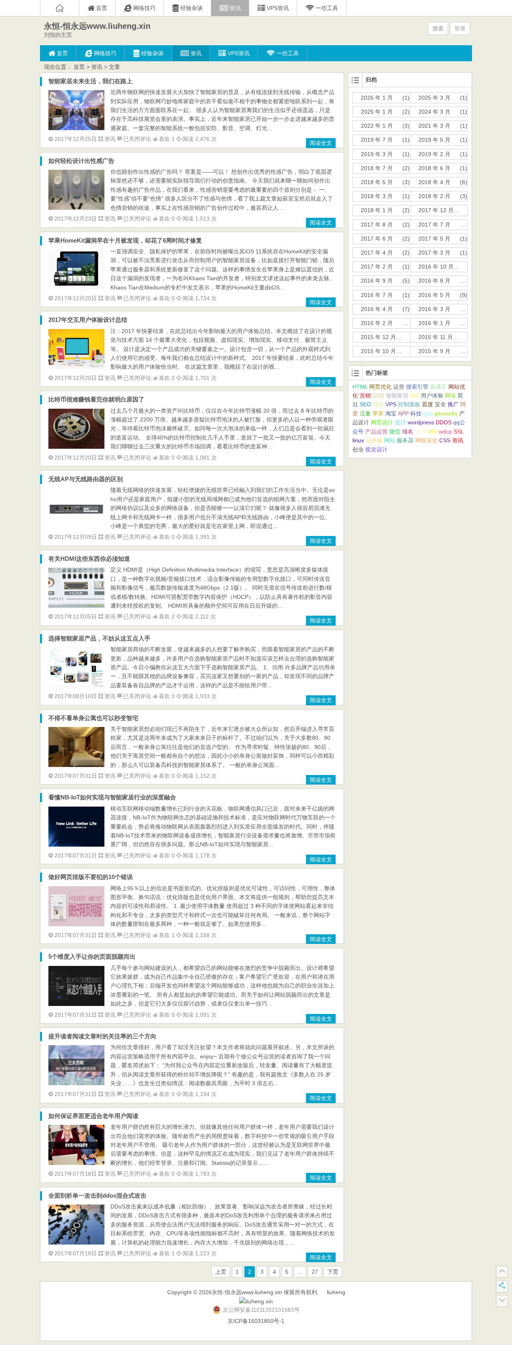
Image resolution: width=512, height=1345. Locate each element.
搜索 (438, 28)
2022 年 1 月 (377, 125)
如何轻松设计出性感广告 (81, 160)
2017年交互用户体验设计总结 (87, 319)
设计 (400, 422)
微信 (394, 431)
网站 (389, 440)
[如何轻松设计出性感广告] (76, 208)
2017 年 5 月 (434, 238)
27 (315, 1272)
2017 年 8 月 (377, 224)
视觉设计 (376, 449)
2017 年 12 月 (436, 210)
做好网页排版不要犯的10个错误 (90, 876)
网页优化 (380, 386)
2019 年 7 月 (377, 140)
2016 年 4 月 (377, 309)
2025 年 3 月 (434, 97)
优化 (378, 404)
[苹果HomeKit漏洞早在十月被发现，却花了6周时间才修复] (76, 287)
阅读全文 (321, 143)
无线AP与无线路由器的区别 (85, 479)
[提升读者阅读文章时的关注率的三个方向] (76, 1083)
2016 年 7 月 (377, 295)
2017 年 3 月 (434, 252)
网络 (450, 395)
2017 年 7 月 (434, 224)
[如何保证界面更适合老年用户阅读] (76, 1163)
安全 (440, 404)
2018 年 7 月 (377, 168)
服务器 (405, 440)
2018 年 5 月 (377, 182)
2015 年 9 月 (434, 351)
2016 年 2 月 (377, 323)
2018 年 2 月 (434, 196)
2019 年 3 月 (377, 154)
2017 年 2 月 (377, 266)
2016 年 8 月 (434, 280)
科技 (416, 413)
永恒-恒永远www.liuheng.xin (97, 26)
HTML (360, 386)
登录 (460, 28)
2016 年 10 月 (436, 266)
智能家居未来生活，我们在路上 (90, 81)
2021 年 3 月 (434, 125)
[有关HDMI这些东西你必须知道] (76, 605)
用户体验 (432, 395)
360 (432, 431)
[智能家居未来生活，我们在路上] (76, 128)
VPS (391, 404)
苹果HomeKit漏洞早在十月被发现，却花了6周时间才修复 (125, 240)
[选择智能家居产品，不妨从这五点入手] (76, 685)
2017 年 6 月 (377, 238)
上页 (220, 1272)
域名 (407, 431)
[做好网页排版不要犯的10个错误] (76, 924)
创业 (358, 449)
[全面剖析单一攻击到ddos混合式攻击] (76, 1242)
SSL (459, 431)
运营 (398, 386)
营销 (365, 395)
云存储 (374, 440)
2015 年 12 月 (378, 337)
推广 (453, 404)
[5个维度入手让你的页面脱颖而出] (76, 1004)
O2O (378, 395)
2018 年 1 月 (377, 210)
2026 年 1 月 (377, 97)
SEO (365, 404)
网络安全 (426, 440)
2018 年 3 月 (377, 196)
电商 (420, 431)
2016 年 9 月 (377, 280)
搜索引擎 (417, 386)
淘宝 (390, 413)
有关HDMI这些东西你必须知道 (89, 558)
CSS (444, 440)
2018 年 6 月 (434, 168)
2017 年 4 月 (377, 252)
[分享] (502, 1286)
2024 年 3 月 (434, 111)
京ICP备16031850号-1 (256, 1321)
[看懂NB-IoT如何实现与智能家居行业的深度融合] (76, 844)
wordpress (421, 422)
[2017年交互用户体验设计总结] (76, 367)
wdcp (445, 431)
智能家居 (397, 395)
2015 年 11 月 (435, 337)
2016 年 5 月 (434, 295)
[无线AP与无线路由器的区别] (76, 526)
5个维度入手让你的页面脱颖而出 (92, 956)
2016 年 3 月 (434, 309)
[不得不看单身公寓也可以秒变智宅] (76, 765)
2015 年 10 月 (378, 351)
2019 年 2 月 (434, 154)
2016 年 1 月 (434, 323)
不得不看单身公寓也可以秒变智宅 (93, 718)
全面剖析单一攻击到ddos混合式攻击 (97, 1195)
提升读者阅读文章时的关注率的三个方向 (102, 1036)
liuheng (336, 1292)
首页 (79, 67)
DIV (414, 395)
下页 (332, 1272)
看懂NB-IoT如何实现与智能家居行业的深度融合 (112, 797)
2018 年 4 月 (434, 182)
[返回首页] (59, 8)
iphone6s (446, 413)
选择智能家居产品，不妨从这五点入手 (99, 638)
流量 (365, 413)
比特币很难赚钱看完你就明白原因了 (96, 399)
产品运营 (376, 431)
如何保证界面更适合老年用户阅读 (93, 1115)
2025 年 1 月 (377, 111)
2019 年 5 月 (434, 140)
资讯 (96, 67)
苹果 (378, 413)
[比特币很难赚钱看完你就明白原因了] (76, 447)
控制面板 (409, 404)
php (428, 413)
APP (403, 413)
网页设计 (382, 422)
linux (358, 440)
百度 (427, 404)
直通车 (438, 386)
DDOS (444, 422)
